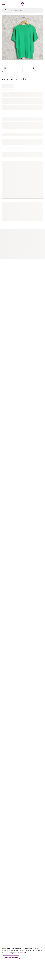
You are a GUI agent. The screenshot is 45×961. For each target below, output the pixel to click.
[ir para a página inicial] (22, 5)
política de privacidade (20, 953)
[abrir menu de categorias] (3, 4)
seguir (38, 167)
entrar (41, 4)
